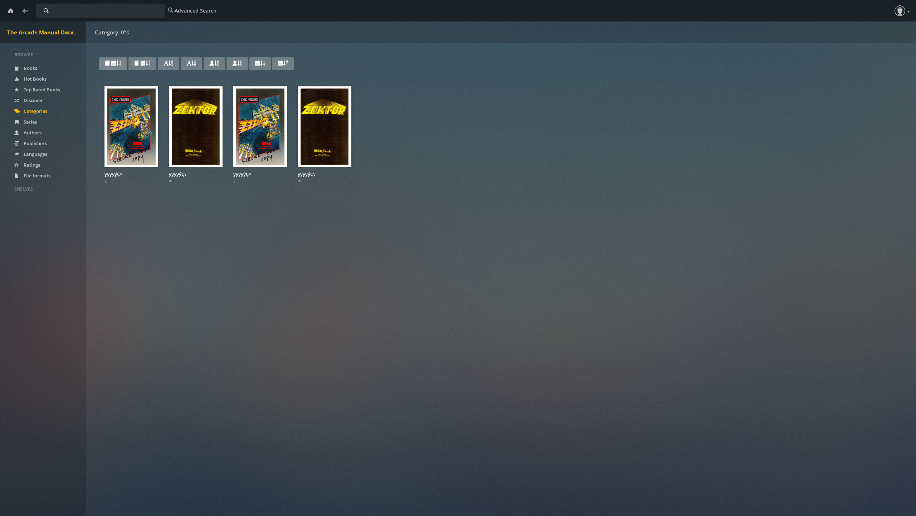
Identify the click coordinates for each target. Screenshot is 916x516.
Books (30, 68)
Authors (32, 132)
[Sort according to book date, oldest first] (142, 63)
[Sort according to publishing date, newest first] (260, 63)
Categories (35, 111)
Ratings (31, 165)
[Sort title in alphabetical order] (168, 63)
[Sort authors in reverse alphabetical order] (237, 63)
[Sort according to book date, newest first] (113, 63)
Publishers (35, 143)
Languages (35, 154)
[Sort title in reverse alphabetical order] (191, 63)
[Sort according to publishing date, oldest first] (283, 63)
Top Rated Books (41, 89)
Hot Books (35, 79)
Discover (33, 100)
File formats (36, 175)
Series (30, 122)
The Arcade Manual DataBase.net (46, 32)
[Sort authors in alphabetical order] (214, 63)
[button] (900, 11)
